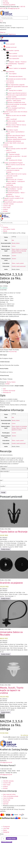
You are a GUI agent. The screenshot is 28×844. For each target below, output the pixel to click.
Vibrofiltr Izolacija (8, 204)
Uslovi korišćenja (8, 798)
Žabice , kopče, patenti (18, 263)
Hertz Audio (6, 207)
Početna (5, 227)
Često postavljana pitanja (10, 796)
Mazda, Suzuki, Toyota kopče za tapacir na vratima (11, 690)
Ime (1, 480)
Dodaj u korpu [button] (5, 549)
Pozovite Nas (13, 351)
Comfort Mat (7, 205)
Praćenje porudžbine (9, 4)
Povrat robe (6, 800)
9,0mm (13, 246)
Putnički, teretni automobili (18, 266)
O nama (5, 1)
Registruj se (12, 34)
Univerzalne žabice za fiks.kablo (11, 633)
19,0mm (14, 258)
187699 (7, 384)
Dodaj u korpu (11, 838)
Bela (13, 240)
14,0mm (14, 255)
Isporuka (5, 803)
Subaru (18, 243)
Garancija (6, 802)
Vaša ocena (4, 466)
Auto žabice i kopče (9, 229)
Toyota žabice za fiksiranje (13, 531)
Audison (5, 209)
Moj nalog (6, 3)
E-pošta (3, 486)
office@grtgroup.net (13, 8)
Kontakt (5, 211)
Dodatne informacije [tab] (9, 390)
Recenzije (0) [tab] (7, 392)
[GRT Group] (6, 15)
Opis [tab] (4, 388)
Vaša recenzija (4, 471)
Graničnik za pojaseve (11, 582)
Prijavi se (2, 32)
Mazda (5, 231)
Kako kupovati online (9, 794)
